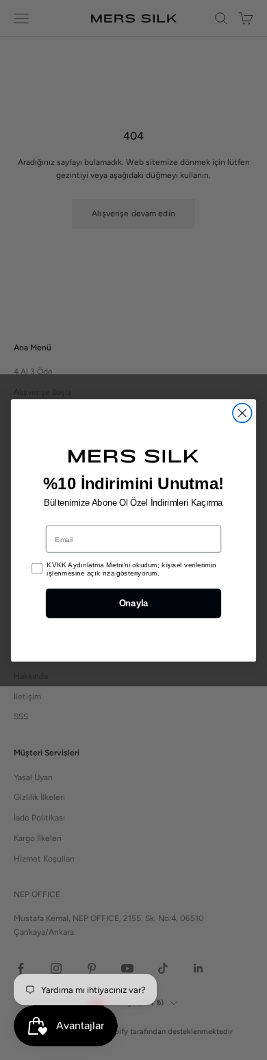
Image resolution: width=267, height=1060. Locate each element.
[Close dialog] (242, 412)
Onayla (133, 603)
